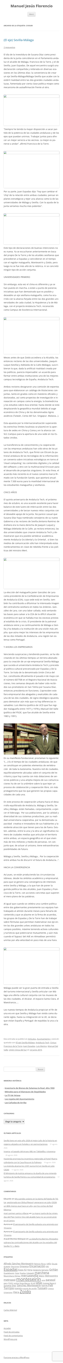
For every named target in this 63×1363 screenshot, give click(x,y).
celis (48, 1263)
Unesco (51, 1288)
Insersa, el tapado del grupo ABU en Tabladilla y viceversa (29, 1151)
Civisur (53, 1042)
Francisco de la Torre (13, 1046)
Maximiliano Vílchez (12, 1276)
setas (39, 1283)
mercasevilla (29, 1275)
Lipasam (30, 1273)
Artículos (32, 1039)
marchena (42, 1273)
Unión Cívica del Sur (18, 1049)
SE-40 (33, 1283)
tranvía (18, 1288)
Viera (16, 1292)
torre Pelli (47, 1285)
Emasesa (24, 1266)
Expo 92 (22, 1269)
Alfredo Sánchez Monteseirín (19, 1263)
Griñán (53, 1269)
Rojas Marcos (25, 1283)
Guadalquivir (9, 1273)
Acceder (7, 1328)
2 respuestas (9, 47)
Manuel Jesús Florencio (32, 6)
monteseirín (28, 1279)
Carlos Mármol (10, 1310)
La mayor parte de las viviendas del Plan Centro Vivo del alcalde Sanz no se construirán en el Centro (31, 1217)
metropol (10, 1280)
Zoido (25, 1291)
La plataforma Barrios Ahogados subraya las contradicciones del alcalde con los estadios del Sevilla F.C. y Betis (31, 1242)
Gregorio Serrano (41, 1270)
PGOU (10, 1283)
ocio (43, 1280)
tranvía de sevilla (29, 1288)
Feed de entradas (11, 1332)
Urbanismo (8, 1292)
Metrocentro (51, 1275)
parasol (50, 1280)
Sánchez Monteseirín (29, 1285)
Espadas (11, 1269)
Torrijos (9, 1288)
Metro (41, 1276)
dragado (7, 1266)
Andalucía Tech (42, 1042)
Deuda (54, 1263)
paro (6, 1283)
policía (16, 1283)
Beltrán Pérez (40, 1263)
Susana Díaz (10, 1285)
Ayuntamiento (43, 1039)
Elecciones (15, 1266)
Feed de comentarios (13, 1335)
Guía (17, 1273)
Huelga (23, 1273)
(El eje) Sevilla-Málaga (19, 40)
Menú (31, 14)
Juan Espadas (29, 1046)
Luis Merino (41, 1046)
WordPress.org (10, 1339)
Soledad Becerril (49, 1283)
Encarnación (37, 1266)
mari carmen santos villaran (16, 1213)
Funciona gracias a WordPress (16, 1357)
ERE (47, 1266)
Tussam (42, 1288)
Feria (29, 1269)
